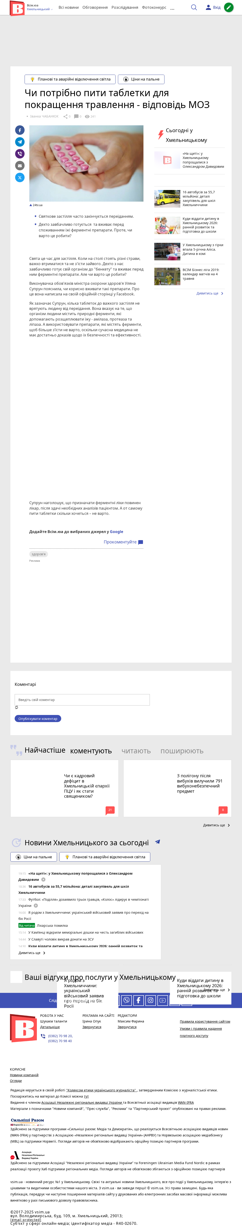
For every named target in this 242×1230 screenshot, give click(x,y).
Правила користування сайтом (205, 1021)
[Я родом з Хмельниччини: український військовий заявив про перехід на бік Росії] (64, 964)
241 (90, 116)
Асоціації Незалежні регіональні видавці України (82, 1102)
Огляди (16, 1080)
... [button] (172, 7)
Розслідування (125, 7)
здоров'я (39, 554)
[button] (157, 842)
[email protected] (25, 1219)
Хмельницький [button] (38, 9)
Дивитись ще (211, 293)
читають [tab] (136, 750)
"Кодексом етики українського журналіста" (101, 1090)
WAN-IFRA (186, 1102)
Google (116, 531)
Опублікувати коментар (37, 718)
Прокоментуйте (123, 542)
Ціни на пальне (145, 79)
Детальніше (50, 1027)
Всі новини (69, 7)
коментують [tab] (91, 750)
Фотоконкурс (154, 7)
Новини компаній (24, 1075)
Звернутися (91, 1027)
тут (86, 1096)
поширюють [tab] (182, 750)
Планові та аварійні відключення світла (74, 79)
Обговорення (95, 7)
